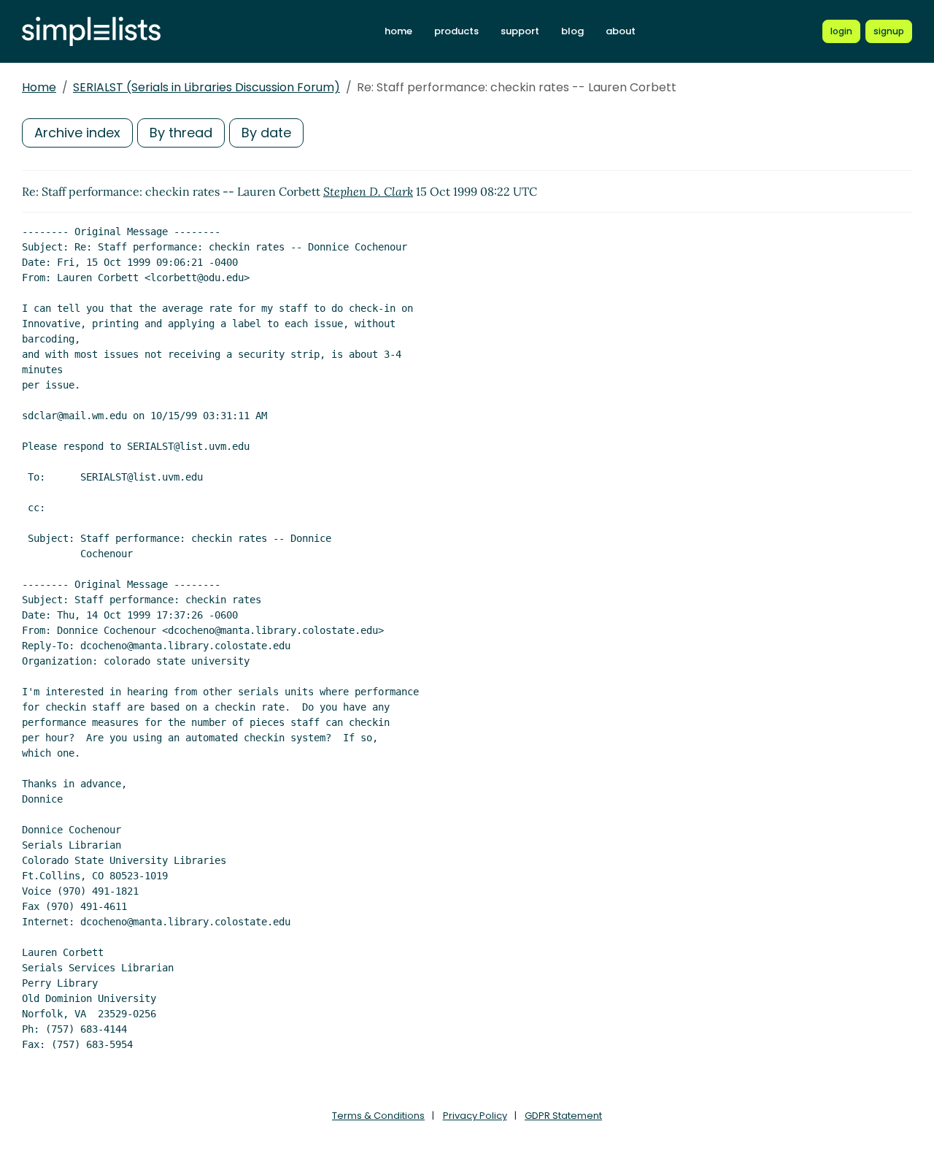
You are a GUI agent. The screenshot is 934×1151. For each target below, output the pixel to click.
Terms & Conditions (378, 1116)
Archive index (77, 132)
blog (572, 31)
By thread (181, 132)
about (621, 31)
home (398, 31)
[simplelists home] (91, 32)
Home (39, 87)
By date (266, 132)
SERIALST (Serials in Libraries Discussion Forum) (206, 87)
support (520, 31)
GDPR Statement (563, 1116)
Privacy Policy (475, 1116)
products (456, 31)
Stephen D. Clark (368, 191)
